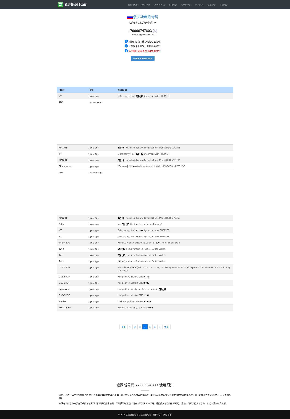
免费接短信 (133, 4)
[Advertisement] (142, 73)
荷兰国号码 (159, 4)
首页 (123, 326)
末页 (166, 326)
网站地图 (167, 414)
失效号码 (224, 4)
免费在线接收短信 (76, 4)
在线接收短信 (144, 414)
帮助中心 (211, 4)
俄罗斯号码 (186, 4)
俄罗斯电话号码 (145, 16)
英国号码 (173, 4)
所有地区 (199, 4)
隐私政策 (157, 414)
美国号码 (146, 4)
